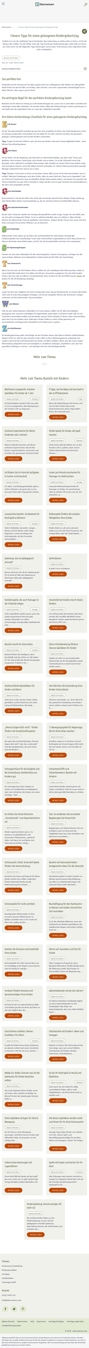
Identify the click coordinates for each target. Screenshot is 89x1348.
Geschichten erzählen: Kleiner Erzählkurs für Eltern (19, 1033)
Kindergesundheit (9, 1270)
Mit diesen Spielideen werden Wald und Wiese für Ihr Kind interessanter (66, 1119)
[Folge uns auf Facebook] (5, 1309)
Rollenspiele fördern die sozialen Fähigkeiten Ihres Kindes (64, 515)
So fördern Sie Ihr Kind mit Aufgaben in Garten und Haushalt (22, 474)
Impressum (41, 1321)
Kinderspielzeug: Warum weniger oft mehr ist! (44, 1205)
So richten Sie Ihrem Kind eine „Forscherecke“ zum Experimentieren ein (22, 817)
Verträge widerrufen (75, 1321)
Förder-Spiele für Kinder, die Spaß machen (64, 432)
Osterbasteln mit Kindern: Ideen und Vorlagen (66, 1033)
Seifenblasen (55, 558)
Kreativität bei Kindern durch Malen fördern (66, 601)
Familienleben (7, 1278)
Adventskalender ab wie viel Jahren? (66, 990)
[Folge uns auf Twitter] (14, 1309)
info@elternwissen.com (11, 1300)
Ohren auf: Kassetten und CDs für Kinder (65, 950)
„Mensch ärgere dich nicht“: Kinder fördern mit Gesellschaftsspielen (21, 729)
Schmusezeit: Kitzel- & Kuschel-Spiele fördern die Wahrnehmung (22, 864)
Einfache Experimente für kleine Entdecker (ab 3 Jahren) (20, 432)
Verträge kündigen (56, 1321)
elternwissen (6, 27)
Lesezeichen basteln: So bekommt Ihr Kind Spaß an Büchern (22, 515)
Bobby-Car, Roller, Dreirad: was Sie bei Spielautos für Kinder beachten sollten (22, 1076)
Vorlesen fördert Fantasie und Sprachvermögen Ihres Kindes (19, 992)
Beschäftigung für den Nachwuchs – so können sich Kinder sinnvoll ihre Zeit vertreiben (66, 907)
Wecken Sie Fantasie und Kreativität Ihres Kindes (22, 950)
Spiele (79, 276)
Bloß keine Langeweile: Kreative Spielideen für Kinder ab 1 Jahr (20, 391)
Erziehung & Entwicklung (12, 1266)
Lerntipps (6, 1274)
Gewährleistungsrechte (11, 1325)
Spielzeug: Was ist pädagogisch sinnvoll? (19, 560)
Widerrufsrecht (8, 1321)
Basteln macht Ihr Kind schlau (19, 644)
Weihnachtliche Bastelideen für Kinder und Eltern (20, 687)
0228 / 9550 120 (8, 1295)
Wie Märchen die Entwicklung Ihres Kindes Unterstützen (65, 687)
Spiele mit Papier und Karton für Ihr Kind (66, 1164)
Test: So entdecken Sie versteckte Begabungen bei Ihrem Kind (64, 815)
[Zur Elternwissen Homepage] (44, 4)
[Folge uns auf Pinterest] (22, 1309)
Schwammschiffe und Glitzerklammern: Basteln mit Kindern (63, 772)
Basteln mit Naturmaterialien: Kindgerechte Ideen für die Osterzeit (66, 864)
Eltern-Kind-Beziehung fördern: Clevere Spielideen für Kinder (64, 646)
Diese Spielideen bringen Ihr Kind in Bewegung (21, 1119)
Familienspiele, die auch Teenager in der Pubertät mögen (22, 601)
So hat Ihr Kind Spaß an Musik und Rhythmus (65, 1074)
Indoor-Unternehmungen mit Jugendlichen (18, 1164)
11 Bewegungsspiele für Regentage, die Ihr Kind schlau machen (66, 729)
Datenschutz (22, 1321)
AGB (32, 1321)
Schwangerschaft (9, 1282)
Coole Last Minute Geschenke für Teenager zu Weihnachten (64, 474)
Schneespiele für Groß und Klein (20, 903)
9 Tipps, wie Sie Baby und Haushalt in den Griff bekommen (66, 391)
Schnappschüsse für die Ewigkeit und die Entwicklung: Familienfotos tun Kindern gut (22, 772)
